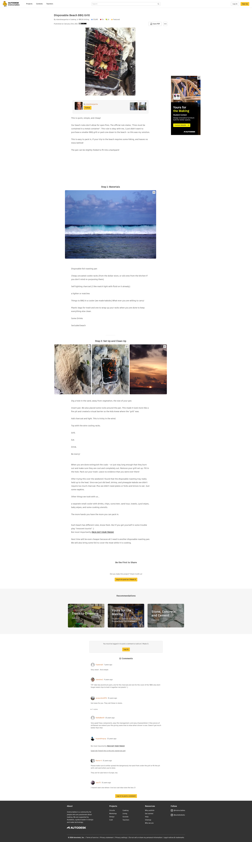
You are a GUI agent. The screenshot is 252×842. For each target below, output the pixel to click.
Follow (87, 108)
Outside (125, 817)
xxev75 (98, 783)
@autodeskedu (179, 815)
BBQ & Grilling (84, 20)
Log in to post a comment (126, 796)
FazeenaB (99, 665)
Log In (235, 4)
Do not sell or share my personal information (145, 837)
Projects (29, 4)
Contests (39, 4)
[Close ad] (199, 78)
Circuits (112, 810)
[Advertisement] (186, 105)
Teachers (49, 4)
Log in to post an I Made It (126, 579)
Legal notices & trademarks (174, 837)
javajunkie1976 (101, 698)
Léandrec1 (99, 680)
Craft (111, 820)
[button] (165, 24)
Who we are (149, 823)
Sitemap (148, 820)
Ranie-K (99, 761)
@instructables (179, 810)
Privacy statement (107, 837)
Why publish (149, 810)
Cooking (73, 20)
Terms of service (92, 837)
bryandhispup (101, 739)
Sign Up (245, 4)
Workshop (113, 813)
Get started (149, 813)
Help (147, 817)
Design (111, 817)
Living (125, 813)
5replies (95, 709)
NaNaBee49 (100, 718)
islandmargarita (62, 20)
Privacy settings (121, 837)
